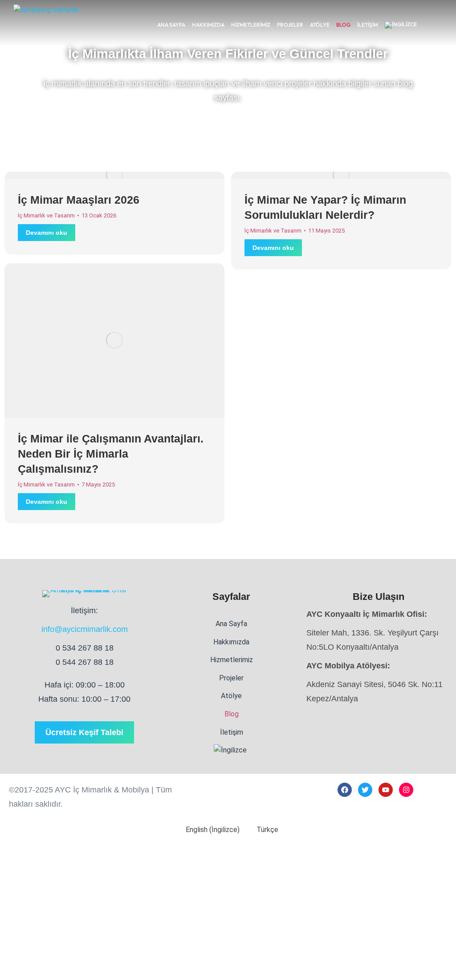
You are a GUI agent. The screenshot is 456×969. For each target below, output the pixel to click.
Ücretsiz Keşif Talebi (84, 732)
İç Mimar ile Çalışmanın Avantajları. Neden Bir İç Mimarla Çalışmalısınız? (111, 453)
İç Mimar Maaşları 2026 (78, 199)
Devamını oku (46, 232)
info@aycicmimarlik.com (84, 629)
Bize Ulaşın (378, 596)
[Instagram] (406, 790)
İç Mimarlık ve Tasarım (46, 215)
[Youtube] (386, 790)
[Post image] (114, 175)
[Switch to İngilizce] (401, 24)
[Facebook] (345, 790)
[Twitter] (365, 790)
